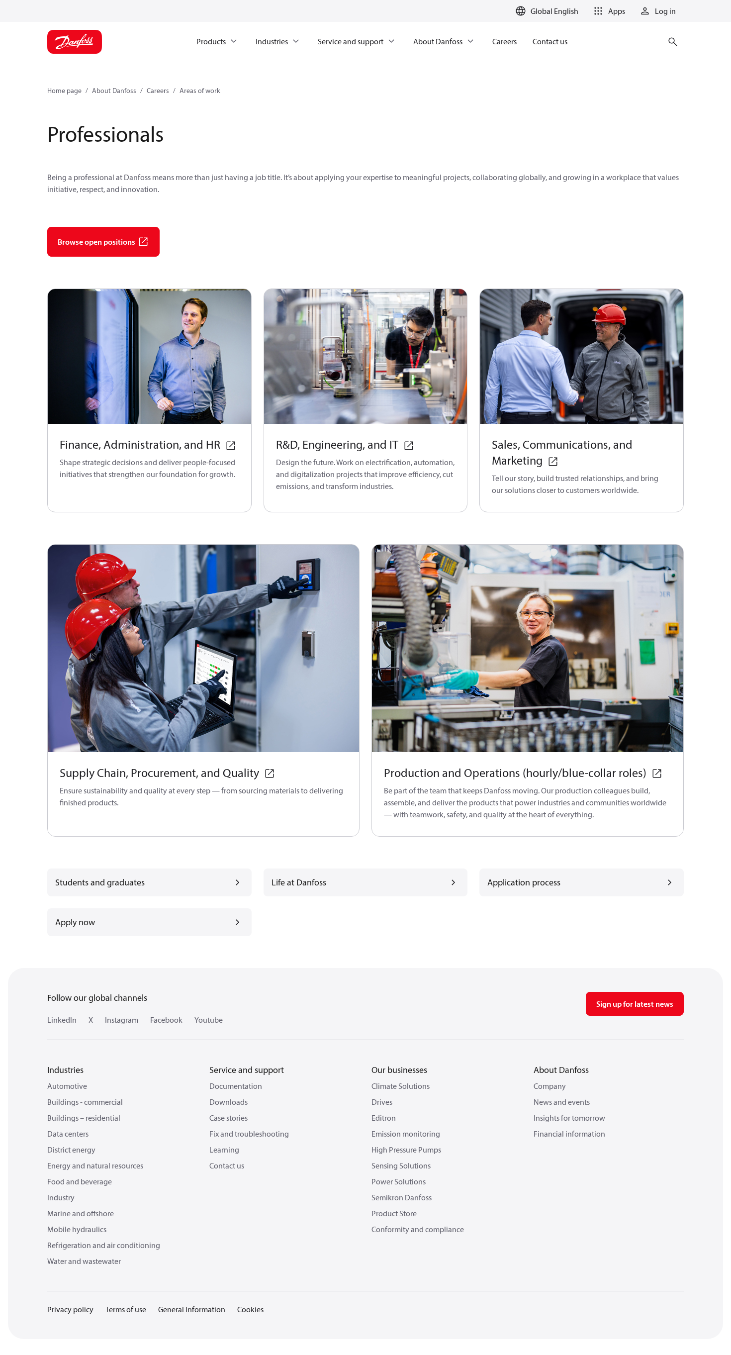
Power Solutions (398, 1181)
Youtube (208, 1020)
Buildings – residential (83, 1118)
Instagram (121, 1020)
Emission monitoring (405, 1134)
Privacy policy (70, 1309)
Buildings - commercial (85, 1102)
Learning (224, 1150)
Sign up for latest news (634, 1004)
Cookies (250, 1309)
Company (550, 1086)
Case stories (228, 1118)
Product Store (394, 1213)
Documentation (235, 1086)
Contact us (226, 1165)
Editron (383, 1118)
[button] (607, 11)
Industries (65, 1069)
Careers (158, 90)
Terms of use (125, 1309)
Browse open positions (96, 242)
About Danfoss (114, 90)
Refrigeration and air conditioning (103, 1245)
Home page (64, 90)
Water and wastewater (84, 1261)
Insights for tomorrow (569, 1118)
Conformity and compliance (417, 1229)
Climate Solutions (400, 1086)
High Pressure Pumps (406, 1150)
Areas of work (200, 90)
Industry (61, 1197)
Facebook (166, 1020)
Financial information (569, 1134)
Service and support (246, 1069)
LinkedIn (62, 1020)
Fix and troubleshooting (249, 1134)
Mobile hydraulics (76, 1229)
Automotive (67, 1086)
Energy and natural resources (95, 1165)
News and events (562, 1102)
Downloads (228, 1102)
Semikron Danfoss (401, 1197)
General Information (191, 1309)
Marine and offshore (80, 1213)
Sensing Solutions (401, 1165)
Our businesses (399, 1069)
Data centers (68, 1134)
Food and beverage (79, 1181)
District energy (71, 1150)
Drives (381, 1102)
